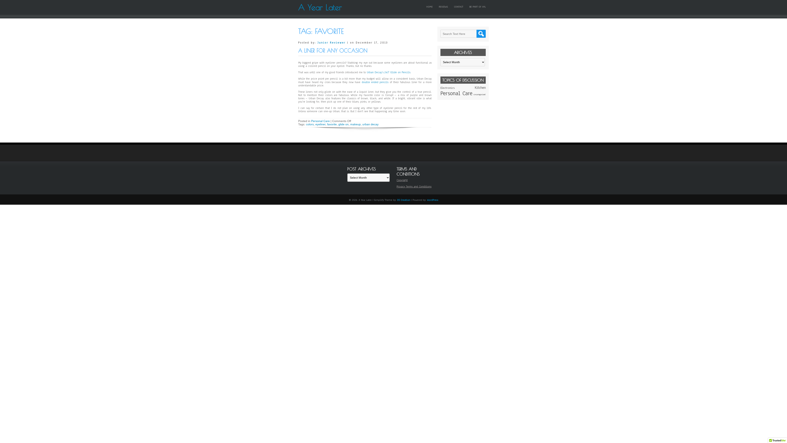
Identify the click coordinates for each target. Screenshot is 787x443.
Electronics (447, 88)
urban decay (370, 124)
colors (310, 124)
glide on (343, 124)
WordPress (432, 200)
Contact (458, 6)
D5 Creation (403, 200)
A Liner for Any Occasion (332, 51)
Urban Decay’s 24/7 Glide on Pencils (388, 72)
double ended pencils (375, 82)
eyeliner (320, 124)
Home (429, 6)
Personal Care (320, 121)
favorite (332, 124)
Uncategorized (479, 94)
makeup (355, 124)
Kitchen (480, 87)
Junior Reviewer (332, 43)
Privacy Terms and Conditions (414, 186)
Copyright (402, 180)
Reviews (443, 6)
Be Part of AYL (477, 6)
